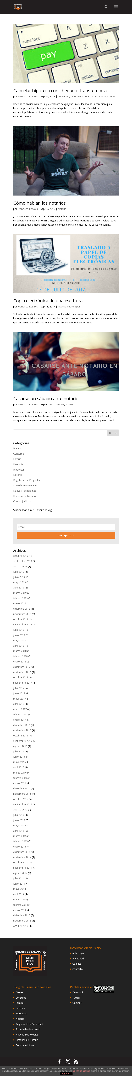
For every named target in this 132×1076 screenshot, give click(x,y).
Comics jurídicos (22, 501)
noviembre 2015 (22, 793)
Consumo (97, 96)
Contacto (77, 969)
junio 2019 (19, 577)
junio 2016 (19, 756)
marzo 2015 (20, 836)
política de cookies (81, 1071)
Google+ (77, 1002)
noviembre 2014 (22, 857)
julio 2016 (18, 751)
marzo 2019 (20, 592)
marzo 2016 (20, 772)
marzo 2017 (20, 709)
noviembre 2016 (22, 730)
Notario (62, 208)
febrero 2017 (20, 714)
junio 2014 (19, 883)
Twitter (76, 997)
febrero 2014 (20, 904)
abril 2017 (18, 703)
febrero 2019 (20, 598)
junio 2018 (19, 635)
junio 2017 (19, 693)
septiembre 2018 (22, 624)
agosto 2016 (20, 746)
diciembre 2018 (21, 608)
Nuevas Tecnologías (69, 306)
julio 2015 (18, 814)
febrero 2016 (20, 778)
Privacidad (78, 958)
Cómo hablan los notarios (39, 203)
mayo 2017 (19, 698)
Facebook (77, 992)
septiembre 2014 (22, 867)
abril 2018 (18, 645)
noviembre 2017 (22, 672)
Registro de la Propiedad (27, 480)
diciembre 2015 (21, 788)
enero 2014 (19, 910)
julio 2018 (18, 629)
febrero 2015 (20, 841)
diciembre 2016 (21, 725)
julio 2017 (18, 688)
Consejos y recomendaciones (74, 96)
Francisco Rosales (28, 96)
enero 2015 (19, 846)
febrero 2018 (20, 656)
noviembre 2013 (22, 920)
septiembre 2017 (22, 682)
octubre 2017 (20, 677)
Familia (60, 404)
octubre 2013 (20, 926)
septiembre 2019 (22, 561)
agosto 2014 (20, 873)
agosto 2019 (20, 566)
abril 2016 (18, 767)
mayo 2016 (19, 762)
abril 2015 (18, 830)
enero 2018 (19, 661)
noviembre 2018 (22, 614)
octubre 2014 (20, 862)
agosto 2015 (20, 809)
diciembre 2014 (21, 852)
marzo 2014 (20, 899)
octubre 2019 (20, 555)
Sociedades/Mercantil (25, 485)
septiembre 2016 (22, 740)
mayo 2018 (19, 640)
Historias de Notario (24, 496)
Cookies (76, 963)
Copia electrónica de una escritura (48, 300)
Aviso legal (78, 953)
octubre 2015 (20, 799)
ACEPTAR (66, 1074)
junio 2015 (19, 820)
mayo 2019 (19, 582)
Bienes (17, 448)
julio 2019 (18, 571)
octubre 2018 (20, 619)
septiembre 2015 (22, 804)
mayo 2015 (19, 825)
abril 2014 (18, 894)
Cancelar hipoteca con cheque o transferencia (60, 90)
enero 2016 (19, 783)
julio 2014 (18, 878)
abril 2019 (18, 587)
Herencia (18, 464)
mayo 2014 (19, 888)
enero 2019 (19, 603)
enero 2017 (19, 719)
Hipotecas (110, 96)
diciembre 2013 (21, 915)
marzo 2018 (20, 651)
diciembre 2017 (21, 666)
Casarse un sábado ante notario (45, 398)
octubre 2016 (20, 735)
